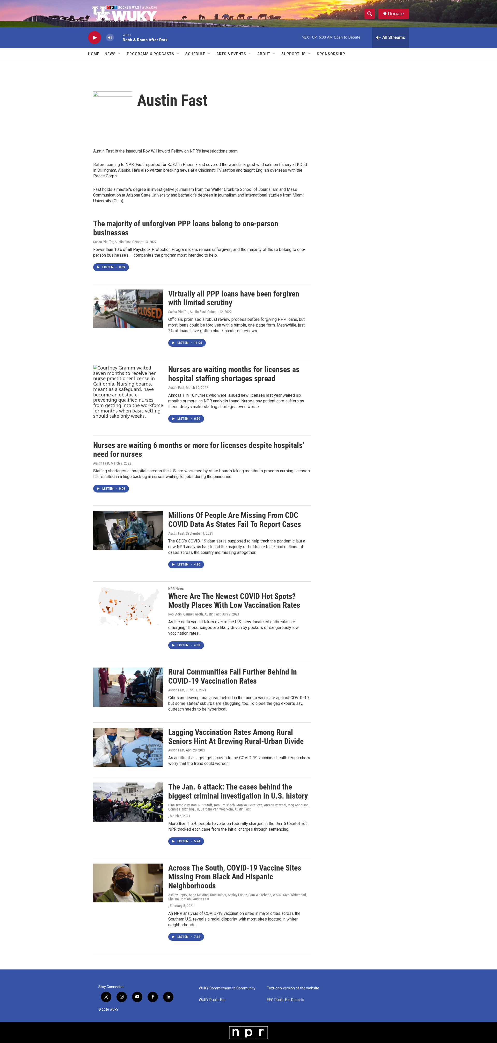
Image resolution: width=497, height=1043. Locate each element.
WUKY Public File (212, 1000)
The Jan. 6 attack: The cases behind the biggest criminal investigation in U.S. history (238, 791)
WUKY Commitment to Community (227, 988)
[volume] (110, 38)
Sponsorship (331, 54)
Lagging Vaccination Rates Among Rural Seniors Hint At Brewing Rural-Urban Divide (236, 737)
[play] (94, 38)
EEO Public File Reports (285, 1000)
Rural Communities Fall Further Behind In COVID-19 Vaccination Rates (232, 676)
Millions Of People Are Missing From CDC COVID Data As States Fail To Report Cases (234, 520)
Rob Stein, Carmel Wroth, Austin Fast (194, 614)
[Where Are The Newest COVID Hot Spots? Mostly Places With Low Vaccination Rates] (128, 606)
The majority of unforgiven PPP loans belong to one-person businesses (185, 228)
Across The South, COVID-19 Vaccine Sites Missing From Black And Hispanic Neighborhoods (234, 876)
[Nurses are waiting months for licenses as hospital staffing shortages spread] (128, 392)
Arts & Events (231, 54)
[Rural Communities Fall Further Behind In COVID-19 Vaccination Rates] (128, 687)
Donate (396, 13)
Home (93, 54)
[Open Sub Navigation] (120, 54)
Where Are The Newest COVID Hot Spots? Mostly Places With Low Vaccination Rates (234, 601)
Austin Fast (176, 388)
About (263, 54)
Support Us (293, 54)
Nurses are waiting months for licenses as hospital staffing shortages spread (233, 374)
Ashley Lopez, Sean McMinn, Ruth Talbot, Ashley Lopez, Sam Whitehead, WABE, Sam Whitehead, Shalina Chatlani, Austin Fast (237, 897)
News (110, 54)
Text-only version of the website (293, 988)
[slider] (118, 37)
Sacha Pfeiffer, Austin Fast (112, 242)
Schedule (195, 54)
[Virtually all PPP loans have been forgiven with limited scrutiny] (128, 308)
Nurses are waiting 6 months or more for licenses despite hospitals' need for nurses (198, 450)
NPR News (176, 588)
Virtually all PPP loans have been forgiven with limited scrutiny (233, 298)
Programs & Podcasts (150, 54)
